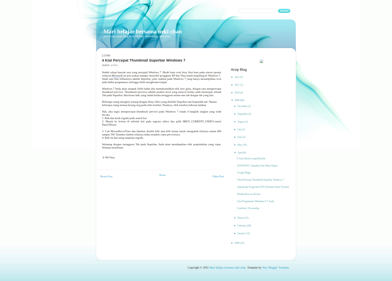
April (240, 152)
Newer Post (106, 176)
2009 (237, 100)
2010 (237, 92)
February (242, 225)
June (240, 137)
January (241, 233)
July (239, 129)
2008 (237, 243)
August (241, 121)
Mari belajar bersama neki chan (143, 31)
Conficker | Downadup (248, 208)
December (242, 106)
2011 (237, 84)
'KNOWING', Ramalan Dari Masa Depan (257, 165)
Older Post (218, 176)
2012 (237, 77)
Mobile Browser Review (249, 194)
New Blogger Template (275, 267)
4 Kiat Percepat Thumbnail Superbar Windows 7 (260, 179)
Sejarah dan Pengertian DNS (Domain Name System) (263, 186)
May (240, 144)
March (240, 217)
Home (162, 174)
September (242, 113)
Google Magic (244, 172)
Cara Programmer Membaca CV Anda (255, 201)
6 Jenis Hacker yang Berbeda (251, 158)
